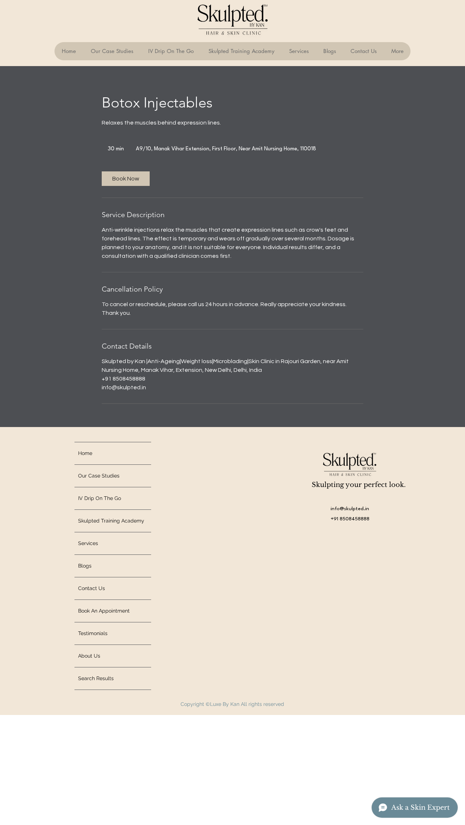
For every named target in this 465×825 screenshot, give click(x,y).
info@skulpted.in (350, 508)
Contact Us (91, 588)
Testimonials (93, 633)
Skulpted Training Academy (111, 521)
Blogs (85, 566)
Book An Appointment (104, 611)
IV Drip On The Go (99, 498)
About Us (89, 656)
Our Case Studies (99, 476)
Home (85, 453)
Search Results (96, 678)
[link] (126, 178)
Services (88, 543)
